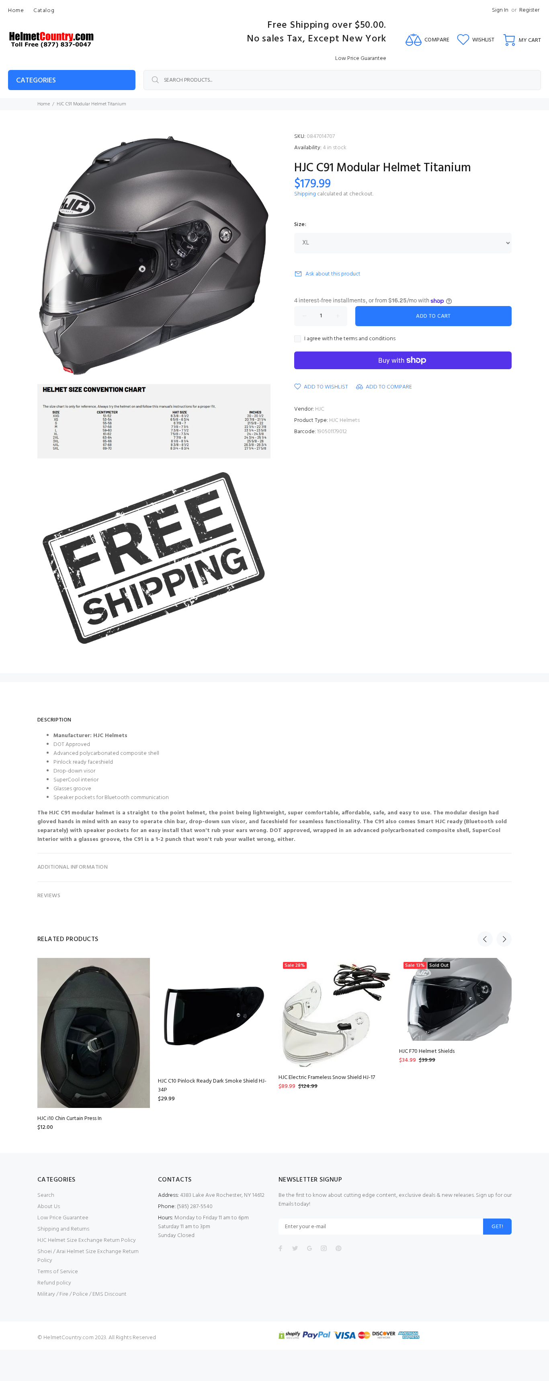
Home (43, 104)
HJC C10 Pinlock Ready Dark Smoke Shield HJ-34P (212, 1086)
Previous (485, 939)
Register (529, 10)
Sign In (500, 10)
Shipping (305, 194)
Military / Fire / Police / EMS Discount (82, 1294)
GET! (497, 1226)
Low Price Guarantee (62, 1218)
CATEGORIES (36, 80)
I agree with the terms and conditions (349, 339)
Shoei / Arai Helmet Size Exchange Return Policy (88, 1256)
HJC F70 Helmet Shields (427, 1051)
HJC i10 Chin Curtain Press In (69, 1118)
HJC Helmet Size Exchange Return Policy (86, 1240)
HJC (319, 409)
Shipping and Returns (63, 1229)
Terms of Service (57, 1271)
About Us (48, 1206)
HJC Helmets (344, 420)
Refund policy (54, 1283)
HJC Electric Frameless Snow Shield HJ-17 (327, 1077)
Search (45, 1195)
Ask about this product (333, 274)
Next (504, 939)
